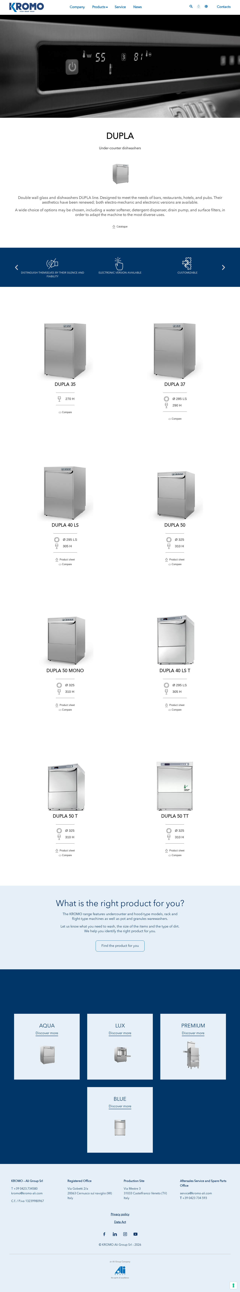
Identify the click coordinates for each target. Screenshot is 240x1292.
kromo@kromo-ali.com (27, 1193)
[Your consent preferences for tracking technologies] (233, 1285)
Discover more (47, 1033)
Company (77, 7)
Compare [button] (66, 412)
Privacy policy (120, 1214)
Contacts (224, 7)
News (137, 7)
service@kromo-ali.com (196, 1193)
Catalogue (121, 226)
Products (98, 7)
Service (120, 7)
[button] (16, 267)
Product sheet (66, 559)
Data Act (120, 1222)
